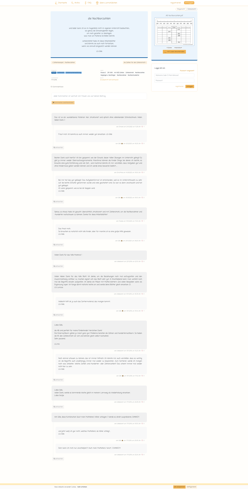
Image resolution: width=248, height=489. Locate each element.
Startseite (62, 3)
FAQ (89, 3)
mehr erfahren (82, 487)
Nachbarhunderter (133, 75)
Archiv (77, 3)
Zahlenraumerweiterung (73, 73)
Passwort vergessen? (187, 71)
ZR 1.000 (110, 73)
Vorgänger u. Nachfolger (108, 75)
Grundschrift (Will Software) (109, 80)
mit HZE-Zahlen (119, 73)
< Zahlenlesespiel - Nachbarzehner (63, 62)
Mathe (54, 73)
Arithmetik (60, 73)
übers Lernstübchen (108, 3)
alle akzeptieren (179, 487)
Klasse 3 (103, 73)
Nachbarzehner (121, 75)
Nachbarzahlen (139, 73)
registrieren (175, 3)
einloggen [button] (189, 3)
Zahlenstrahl (130, 73)
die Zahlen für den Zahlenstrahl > (135, 62)
